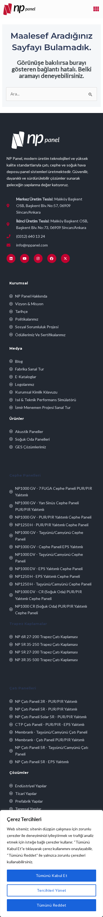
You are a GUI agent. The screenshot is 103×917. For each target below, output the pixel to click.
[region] (51, 863)
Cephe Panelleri (25, 475)
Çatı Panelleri (22, 688)
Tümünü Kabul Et (52, 875)
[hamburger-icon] (96, 9)
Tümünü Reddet (51, 905)
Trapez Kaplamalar (28, 624)
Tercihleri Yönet (51, 890)
